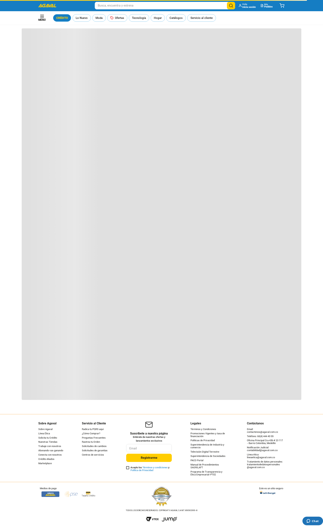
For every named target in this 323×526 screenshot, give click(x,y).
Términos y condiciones (155, 467)
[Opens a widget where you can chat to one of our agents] (312, 521)
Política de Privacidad (141, 470)
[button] (247, 5)
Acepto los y (149, 469)
